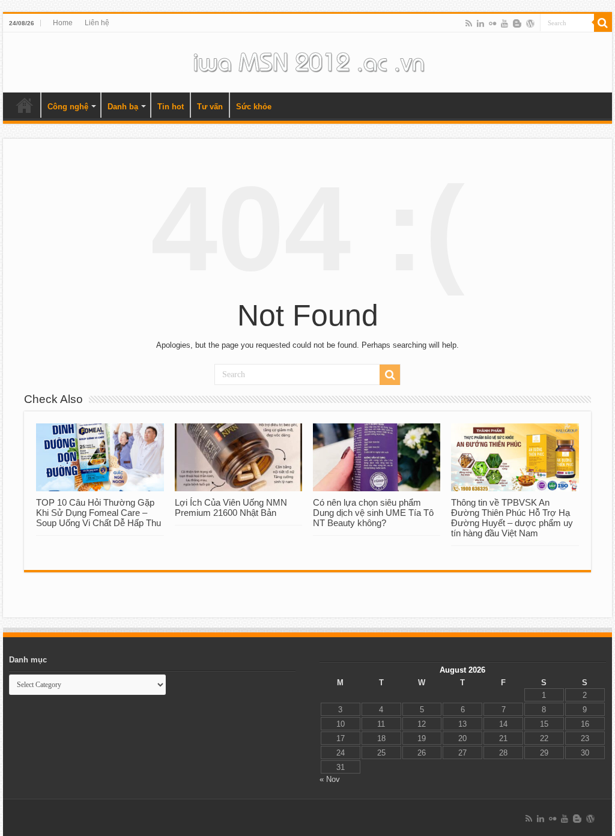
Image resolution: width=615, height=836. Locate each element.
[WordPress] (530, 23)
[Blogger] (517, 23)
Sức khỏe (253, 106)
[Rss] (468, 23)
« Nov (330, 779)
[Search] (603, 23)
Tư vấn (210, 106)
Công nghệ (67, 106)
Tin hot (170, 106)
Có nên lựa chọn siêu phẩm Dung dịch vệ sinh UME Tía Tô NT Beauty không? (373, 512)
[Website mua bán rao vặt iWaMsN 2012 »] (307, 60)
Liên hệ (97, 23)
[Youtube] (504, 23)
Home (63, 23)
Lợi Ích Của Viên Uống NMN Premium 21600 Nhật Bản (231, 507)
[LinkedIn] (480, 23)
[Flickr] (492, 23)
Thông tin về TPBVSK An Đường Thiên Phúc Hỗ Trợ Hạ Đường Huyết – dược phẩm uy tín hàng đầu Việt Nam (512, 517)
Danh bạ (123, 106)
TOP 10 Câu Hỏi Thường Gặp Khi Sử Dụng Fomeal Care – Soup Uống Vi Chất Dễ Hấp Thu (98, 512)
